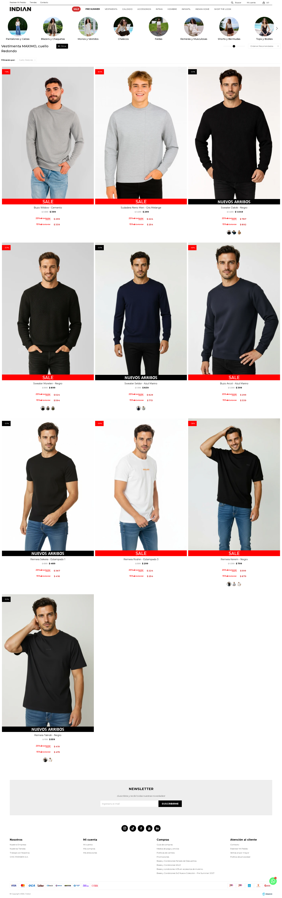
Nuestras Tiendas (17, 848)
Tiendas (33, 2)
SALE (76, 9)
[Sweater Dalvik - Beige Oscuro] (239, 232)
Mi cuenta (88, 844)
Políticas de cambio (166, 853)
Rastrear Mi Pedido (18, 2)
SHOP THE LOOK (222, 9)
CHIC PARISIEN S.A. (19, 857)
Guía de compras (165, 844)
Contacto (44, 2)
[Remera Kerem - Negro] (229, 584)
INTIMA (159, 9)
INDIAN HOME (202, 9)
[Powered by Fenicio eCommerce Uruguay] (267, 893)
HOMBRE (172, 9)
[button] (236, 2)
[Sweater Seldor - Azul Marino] (138, 408)
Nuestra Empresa (18, 844)
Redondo (26, 60)
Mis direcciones (90, 853)
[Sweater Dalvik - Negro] (229, 232)
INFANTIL (186, 9)
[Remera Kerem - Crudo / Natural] (239, 584)
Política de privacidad (240, 857)
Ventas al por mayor (239, 853)
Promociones (163, 857)
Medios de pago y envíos (168, 848)
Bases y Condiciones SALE (169, 865)
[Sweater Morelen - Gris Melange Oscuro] (48, 408)
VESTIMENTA (111, 9)
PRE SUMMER (93, 9)
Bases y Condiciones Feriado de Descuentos (176, 861)
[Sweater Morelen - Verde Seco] (53, 408)
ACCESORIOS (144, 9)
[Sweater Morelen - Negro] (43, 408)
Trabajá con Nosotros (20, 853)
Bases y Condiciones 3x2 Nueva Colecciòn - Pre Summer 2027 (185, 873)
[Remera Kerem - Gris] (234, 584)
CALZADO (127, 9)
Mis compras (89, 848)
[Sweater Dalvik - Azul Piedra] (234, 232)
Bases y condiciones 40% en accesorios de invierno (180, 869)
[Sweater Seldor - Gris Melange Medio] (143, 408)
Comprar (48, 201)
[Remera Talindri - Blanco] (50, 760)
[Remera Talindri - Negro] (45, 760)
